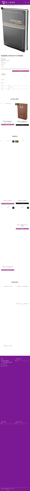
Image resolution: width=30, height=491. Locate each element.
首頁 (7, 5)
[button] (27, 8)
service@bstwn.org (5, 365)
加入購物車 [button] (8, 124)
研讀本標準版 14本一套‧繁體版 (7, 345)
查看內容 (22, 203)
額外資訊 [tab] (3, 79)
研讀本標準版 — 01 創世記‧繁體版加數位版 (22, 303)
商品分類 (9, 5)
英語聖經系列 (12, 5)
